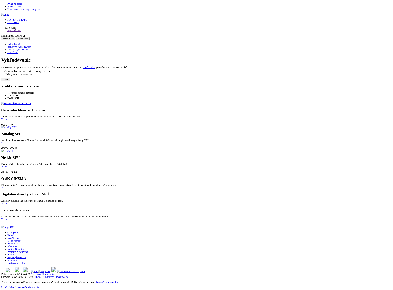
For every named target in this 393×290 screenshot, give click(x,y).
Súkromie (12, 246)
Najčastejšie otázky (16, 257)
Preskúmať (12, 52)
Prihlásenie (13, 22)
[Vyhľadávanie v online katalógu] (5, 14)
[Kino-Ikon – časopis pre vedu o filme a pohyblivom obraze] (17, 271)
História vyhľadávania (18, 49)
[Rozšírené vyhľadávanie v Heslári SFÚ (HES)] (8, 151)
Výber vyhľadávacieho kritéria (18, 71)
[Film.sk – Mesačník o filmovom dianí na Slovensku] (7, 271)
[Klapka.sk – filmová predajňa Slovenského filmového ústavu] (44, 271)
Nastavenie (19, 287)
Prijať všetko (7, 287)
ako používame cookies (106, 282)
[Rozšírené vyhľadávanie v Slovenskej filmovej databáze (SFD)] (16, 103)
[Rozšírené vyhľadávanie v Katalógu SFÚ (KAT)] (9, 127)
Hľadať (5, 79)
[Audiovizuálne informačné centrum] (34, 271)
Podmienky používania (18, 252)
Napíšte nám (89, 67)
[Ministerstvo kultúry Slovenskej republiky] (53, 271)
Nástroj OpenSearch (17, 249)
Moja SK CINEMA (17, 19)
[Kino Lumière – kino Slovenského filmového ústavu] (25, 271)
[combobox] (40, 74)
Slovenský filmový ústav (43, 274)
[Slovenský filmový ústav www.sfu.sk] (7, 227)
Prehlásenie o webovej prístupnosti (24, 9)
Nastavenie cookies (16, 263)
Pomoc (10, 254)
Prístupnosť (13, 243)
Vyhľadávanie (14, 44)
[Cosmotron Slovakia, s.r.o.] (71, 271)
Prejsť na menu (14, 6)
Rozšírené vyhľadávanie (19, 47)
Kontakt (11, 235)
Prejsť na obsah (14, 3)
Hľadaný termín (11, 74)
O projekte (12, 232)
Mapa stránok (14, 241)
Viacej (4, 119)
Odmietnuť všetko (33, 287)
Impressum (12, 260)
